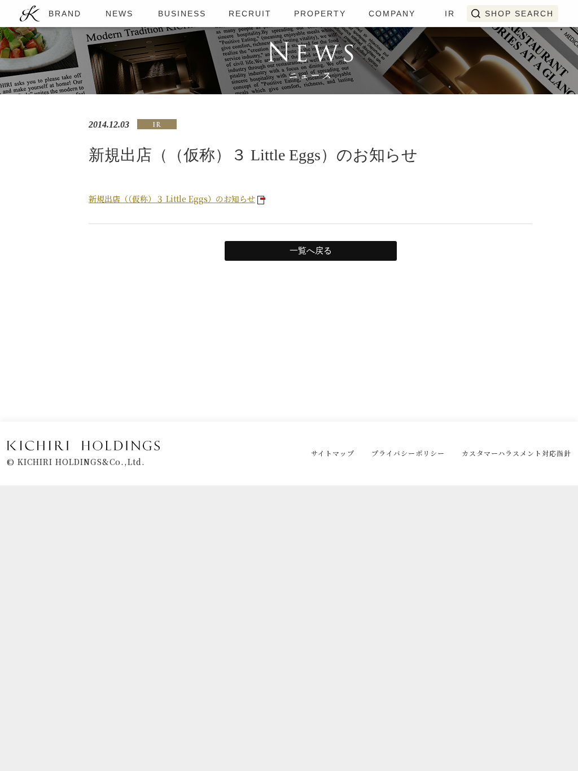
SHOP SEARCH (519, 13)
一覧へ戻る (311, 250)
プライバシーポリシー (408, 453)
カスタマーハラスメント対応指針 (516, 453)
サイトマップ (332, 453)
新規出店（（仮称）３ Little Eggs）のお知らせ (172, 198)
